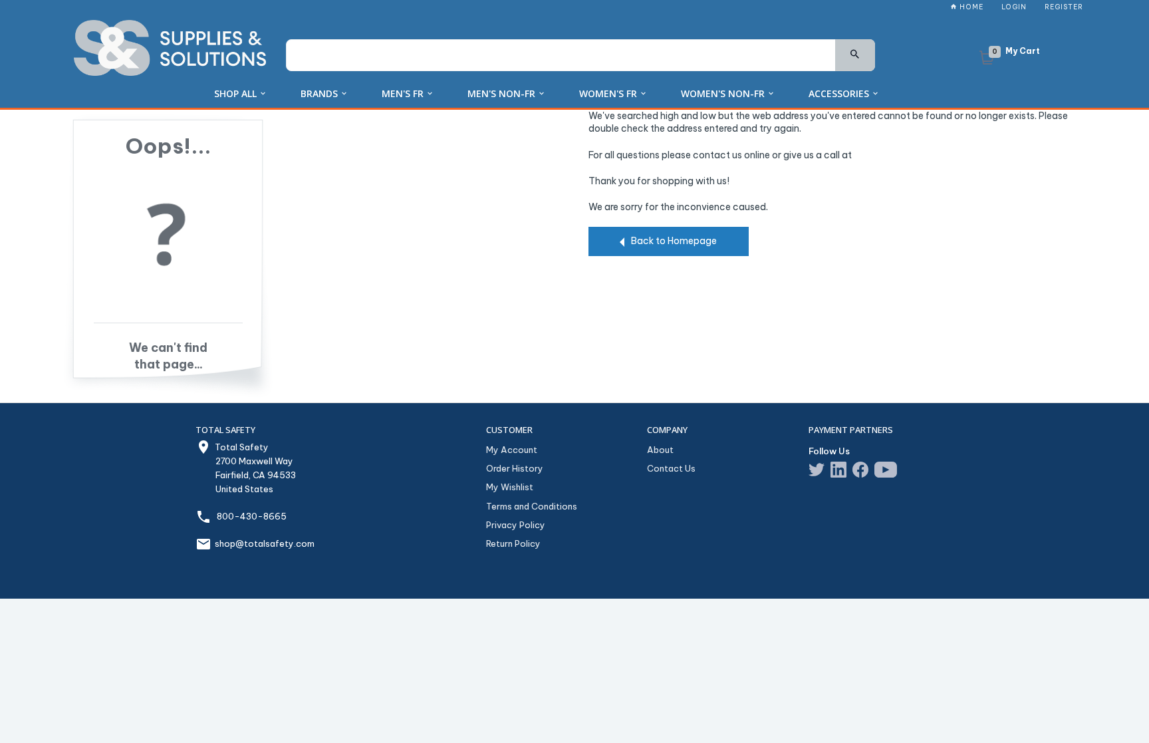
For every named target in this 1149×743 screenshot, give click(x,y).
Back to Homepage (674, 241)
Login (1014, 7)
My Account (511, 449)
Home (970, 7)
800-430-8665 (252, 516)
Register (1064, 7)
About (660, 449)
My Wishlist (509, 487)
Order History (514, 468)
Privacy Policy (515, 525)
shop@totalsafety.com (265, 543)
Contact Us (671, 468)
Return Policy (513, 543)
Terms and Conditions (531, 506)
